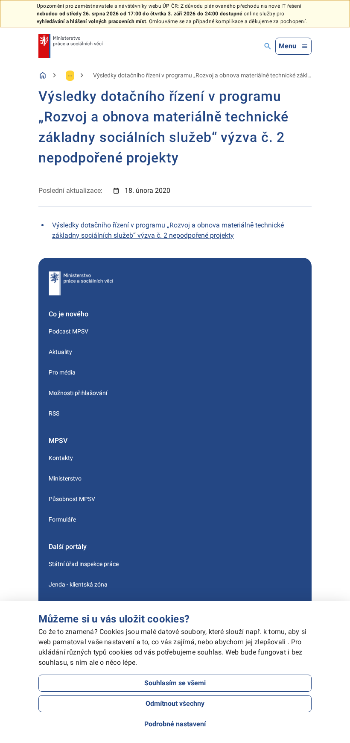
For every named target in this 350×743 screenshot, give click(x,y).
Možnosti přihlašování (78, 392)
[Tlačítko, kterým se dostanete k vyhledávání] (267, 46)
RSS (54, 413)
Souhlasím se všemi (175, 683)
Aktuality (60, 351)
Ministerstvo (65, 478)
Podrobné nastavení (175, 724)
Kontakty (61, 457)
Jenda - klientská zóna (78, 584)
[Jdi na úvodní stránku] (70, 46)
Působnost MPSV (72, 498)
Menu (287, 46)
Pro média (62, 372)
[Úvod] (42, 75)
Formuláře (62, 519)
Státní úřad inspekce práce (84, 563)
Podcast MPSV (68, 331)
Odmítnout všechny (175, 703)
